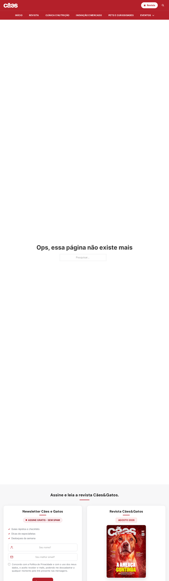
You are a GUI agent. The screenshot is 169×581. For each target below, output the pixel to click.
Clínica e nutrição (57, 15)
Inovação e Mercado (89, 15)
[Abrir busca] (163, 5)
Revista (34, 15)
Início (18, 15)
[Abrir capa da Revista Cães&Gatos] (126, 551)
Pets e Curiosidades (121, 15)
